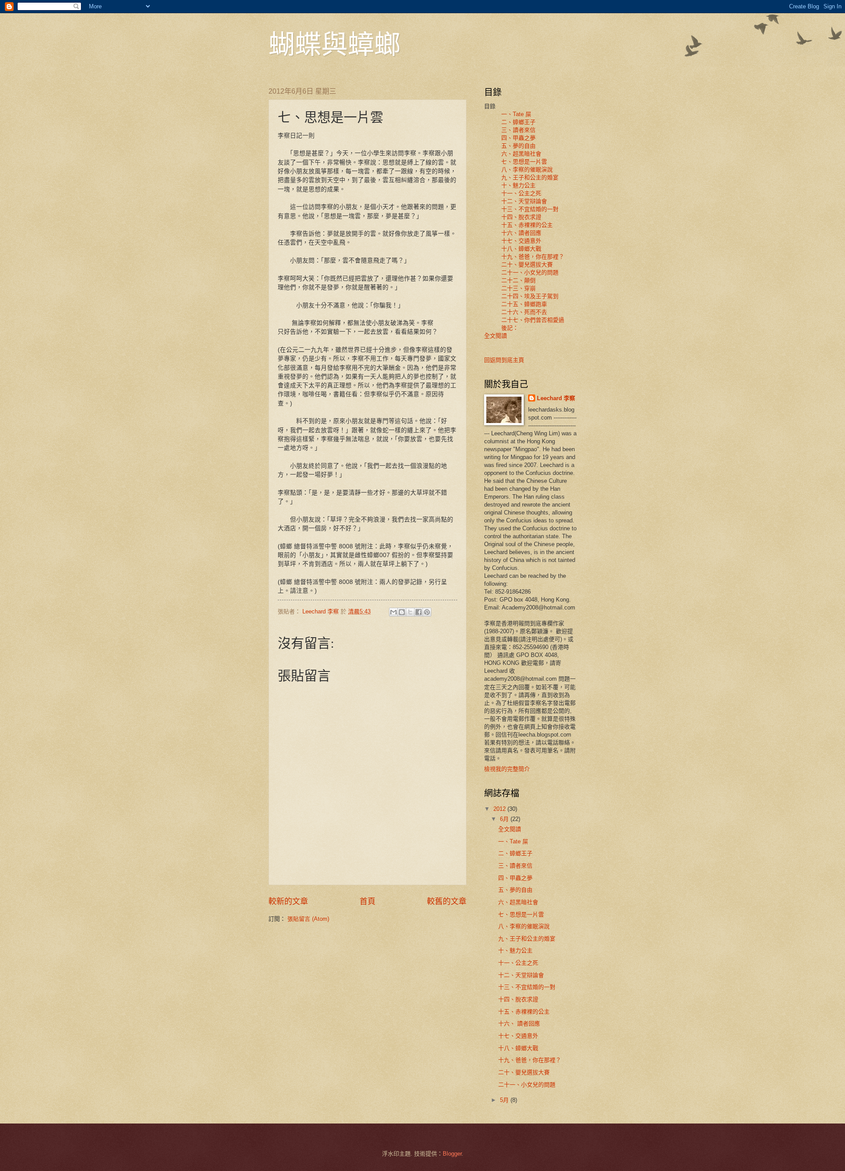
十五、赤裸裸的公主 (527, 225)
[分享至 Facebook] (418, 612)
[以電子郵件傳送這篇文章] (393, 612)
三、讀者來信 (518, 130)
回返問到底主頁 (504, 360)
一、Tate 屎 (516, 114)
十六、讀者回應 (521, 233)
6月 (505, 819)
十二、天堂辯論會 (524, 201)
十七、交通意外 (521, 240)
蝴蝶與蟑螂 (334, 43)
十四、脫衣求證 (521, 217)
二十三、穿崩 (518, 288)
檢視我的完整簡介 (507, 769)
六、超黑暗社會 (521, 153)
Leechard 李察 (556, 398)
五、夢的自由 (518, 145)
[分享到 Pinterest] (426, 612)
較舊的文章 (447, 901)
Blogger (452, 1153)
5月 (505, 1100)
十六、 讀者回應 (519, 1023)
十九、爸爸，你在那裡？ (532, 256)
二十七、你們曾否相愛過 (532, 320)
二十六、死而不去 (524, 312)
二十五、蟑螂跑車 (524, 304)
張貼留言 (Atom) (308, 919)
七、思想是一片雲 (524, 161)
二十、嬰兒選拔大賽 (527, 264)
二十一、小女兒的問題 (529, 272)
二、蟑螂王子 (518, 122)
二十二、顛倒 (518, 280)
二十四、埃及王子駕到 (529, 296)
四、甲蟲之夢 (518, 138)
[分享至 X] (410, 612)
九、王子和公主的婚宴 (529, 177)
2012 (500, 809)
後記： (507, 328)
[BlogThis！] (401, 612)
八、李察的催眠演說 (527, 169)
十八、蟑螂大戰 (521, 248)
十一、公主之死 (521, 193)
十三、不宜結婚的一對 (529, 209)
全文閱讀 (495, 335)
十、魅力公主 (518, 185)
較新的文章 (288, 901)
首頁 (367, 901)
